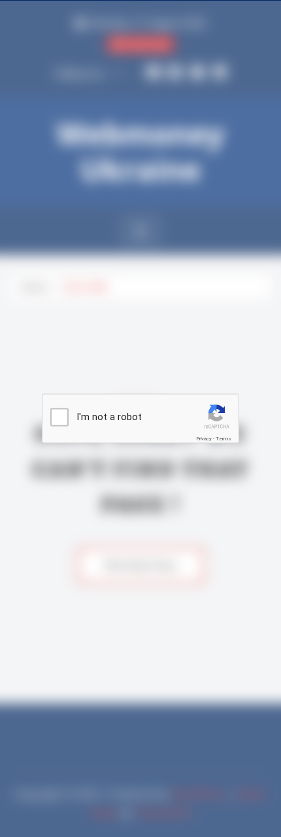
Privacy (204, 439)
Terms (223, 439)
